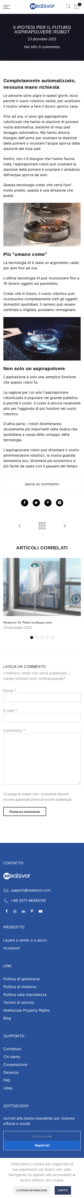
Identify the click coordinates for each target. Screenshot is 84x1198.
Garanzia (10, 1072)
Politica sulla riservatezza (25, 994)
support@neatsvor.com (31, 890)
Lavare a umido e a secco (25, 940)
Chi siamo (11, 1056)
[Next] (76, 598)
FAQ (6, 1080)
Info (34, 47)
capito (63, 1190)
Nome (9, 690)
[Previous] (8, 598)
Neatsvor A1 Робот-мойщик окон (27, 622)
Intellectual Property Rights (26, 1010)
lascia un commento (42, 484)
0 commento (49, 47)
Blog (7, 1018)
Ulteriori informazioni (31, 1190)
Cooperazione (15, 1064)
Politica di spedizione (21, 979)
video (8, 1088)
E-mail (10, 710)
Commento (14, 730)
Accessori (11, 948)
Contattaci (12, 1049)
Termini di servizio (18, 1002)
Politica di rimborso (20, 986)
